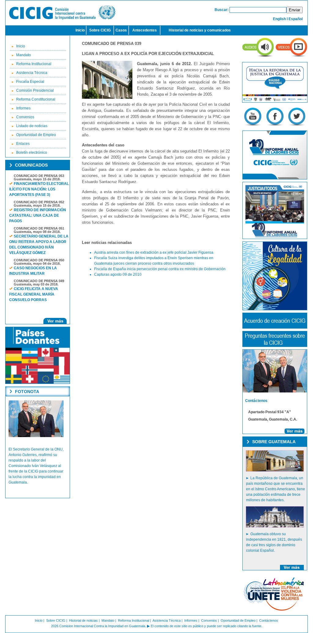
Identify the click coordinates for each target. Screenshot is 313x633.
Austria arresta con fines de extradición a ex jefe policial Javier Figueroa (153, 252)
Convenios (25, 117)
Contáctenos (268, 620)
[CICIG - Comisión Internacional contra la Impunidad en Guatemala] (62, 18)
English (279, 19)
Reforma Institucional (33, 64)
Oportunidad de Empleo (36, 135)
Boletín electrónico (31, 152)
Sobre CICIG (100, 30)
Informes (23, 108)
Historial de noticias (83, 620)
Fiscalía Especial (30, 81)
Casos (121, 30)
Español (296, 19)
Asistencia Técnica (31, 73)
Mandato (23, 55)
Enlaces (23, 144)
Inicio (80, 30)
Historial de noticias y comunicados (200, 30)
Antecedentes (144, 30)
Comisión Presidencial (35, 90)
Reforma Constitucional (35, 99)
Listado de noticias (31, 126)
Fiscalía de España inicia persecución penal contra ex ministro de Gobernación (160, 269)
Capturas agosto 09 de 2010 (118, 274)
